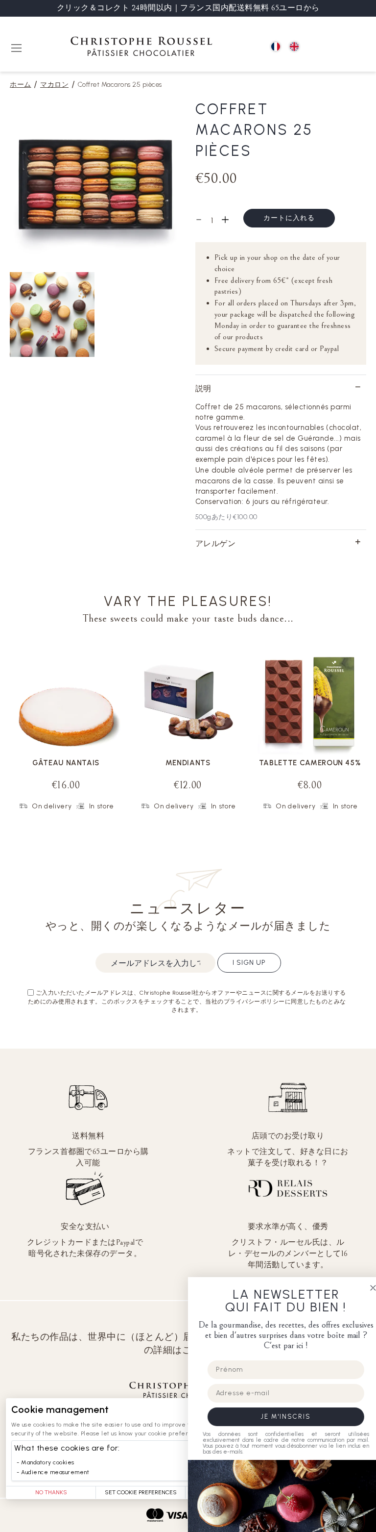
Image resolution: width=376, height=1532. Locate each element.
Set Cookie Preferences (141, 1492)
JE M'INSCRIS (278, 1416)
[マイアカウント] (337, 47)
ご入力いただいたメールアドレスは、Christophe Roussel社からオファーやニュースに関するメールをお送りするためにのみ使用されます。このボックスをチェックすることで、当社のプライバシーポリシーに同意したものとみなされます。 (187, 1001)
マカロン (54, 84)
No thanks (51, 1492)
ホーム (20, 84)
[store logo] (141, 47)
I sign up (249, 962)
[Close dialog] (365, 1288)
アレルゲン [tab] (215, 543)
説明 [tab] (203, 388)
